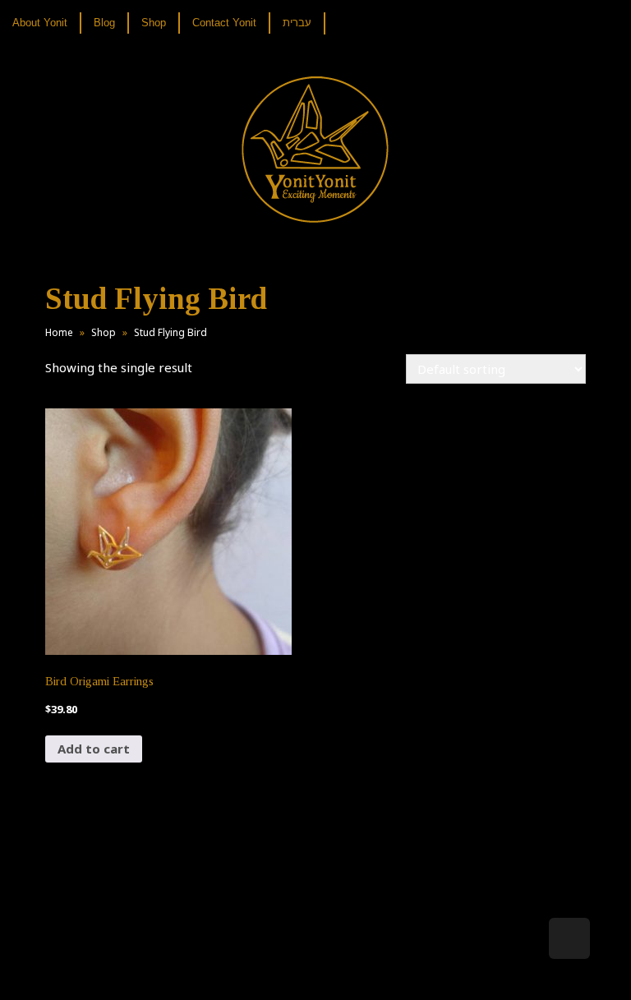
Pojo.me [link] (288, 960)
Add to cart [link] (94, 748)
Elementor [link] (340, 970)
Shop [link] (103, 332)
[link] (46, 23)
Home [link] (59, 332)
